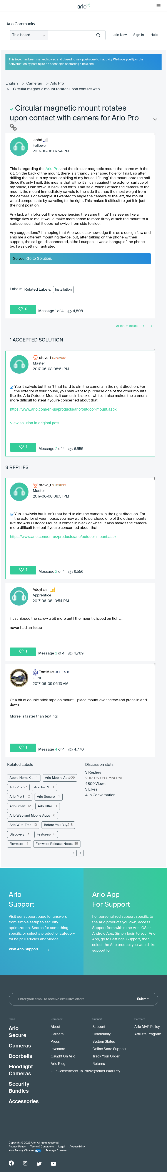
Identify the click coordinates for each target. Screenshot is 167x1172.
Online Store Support (109, 1049)
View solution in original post (34, 423)
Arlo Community (21, 24)
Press (55, 1042)
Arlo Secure (46, 796)
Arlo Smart (17, 806)
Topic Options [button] (154, 120)
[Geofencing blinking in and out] (151, 326)
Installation (63, 289)
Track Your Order (106, 1056)
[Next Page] (81, 853)
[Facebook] (11, 1163)
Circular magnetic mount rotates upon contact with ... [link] (58, 89)
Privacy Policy (17, 1146)
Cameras (34, 83)
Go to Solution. (39, 258)
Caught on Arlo (63, 1056)
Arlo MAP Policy (147, 1027)
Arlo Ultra (45, 806)
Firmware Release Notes (54, 844)
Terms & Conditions (42, 1146)
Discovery (17, 834)
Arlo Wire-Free (21, 825)
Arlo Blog (58, 1064)
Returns (98, 1064)
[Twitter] (39, 1164)
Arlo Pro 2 (41, 787)
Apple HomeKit (21, 777)
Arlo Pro (57, 83)
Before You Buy (55, 825)
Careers (57, 1034)
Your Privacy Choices (21, 1150)
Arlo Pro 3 (17, 796)
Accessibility (77, 1146)
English (11, 83)
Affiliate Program (147, 1034)
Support (98, 1027)
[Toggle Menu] (158, 5)
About (55, 1027)
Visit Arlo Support (23, 949)
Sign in (138, 35)
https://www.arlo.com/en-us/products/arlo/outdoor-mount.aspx (63, 409)
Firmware (16, 844)
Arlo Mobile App (57, 777)
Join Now (120, 35)
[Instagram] (25, 1163)
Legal (61, 1146)
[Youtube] (53, 1164)
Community (101, 1034)
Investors (58, 1049)
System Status (103, 1042)
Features (43, 834)
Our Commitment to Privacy (73, 1071)
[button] (154, 133)
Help (154, 35)
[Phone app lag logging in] (144, 326)
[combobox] (76, 35)
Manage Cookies (56, 1150)
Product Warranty (106, 1071)
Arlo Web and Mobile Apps (30, 815)
